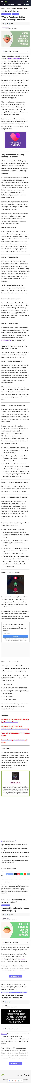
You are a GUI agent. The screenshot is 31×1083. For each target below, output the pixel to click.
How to (15, 992)
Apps (8, 8)
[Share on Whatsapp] (21, 874)
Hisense (4, 1034)
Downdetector (6, 340)
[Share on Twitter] (7, 23)
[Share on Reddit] (15, 1080)
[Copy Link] (10, 23)
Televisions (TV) (18, 984)
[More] (12, 23)
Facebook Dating (14, 59)
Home (3, 8)
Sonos (22, 959)
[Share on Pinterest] (18, 874)
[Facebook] (24, 1075)
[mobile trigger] (2, 1)
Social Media (15, 14)
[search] (21, 1)
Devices (8, 905)
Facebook (8, 14)
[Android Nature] (5, 1)
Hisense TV (5, 987)
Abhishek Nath (5, 27)
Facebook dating (11, 868)
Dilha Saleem (5, 1005)
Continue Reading (15, 976)
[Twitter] (26, 1075)
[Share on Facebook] (5, 23)
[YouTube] (29, 1075)
